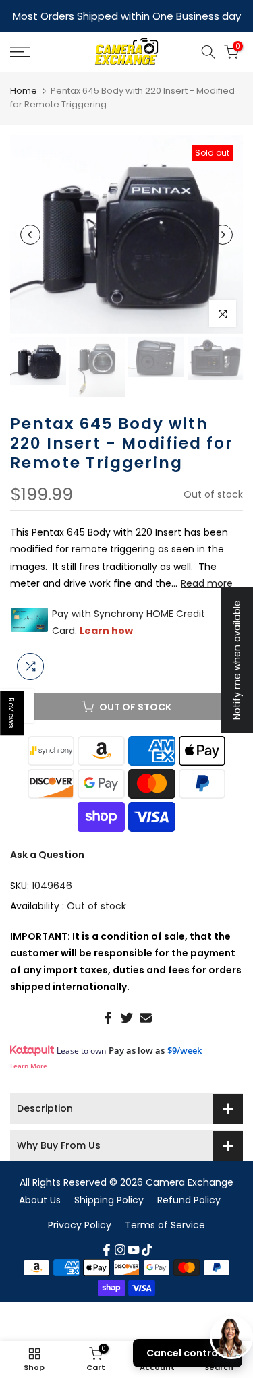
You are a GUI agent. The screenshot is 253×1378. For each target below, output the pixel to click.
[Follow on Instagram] (120, 1250)
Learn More (28, 1065)
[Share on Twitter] (127, 1018)
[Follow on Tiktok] (147, 1250)
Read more (207, 583)
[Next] (223, 235)
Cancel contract (187, 1353)
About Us (40, 1200)
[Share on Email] (146, 1018)
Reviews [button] (12, 712)
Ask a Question (47, 854)
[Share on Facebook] (108, 1018)
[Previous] (30, 235)
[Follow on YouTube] (134, 1250)
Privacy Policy (79, 1225)
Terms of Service (165, 1225)
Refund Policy (189, 1200)
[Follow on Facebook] (107, 1250)
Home (23, 90)
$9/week (184, 1050)
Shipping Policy (109, 1200)
